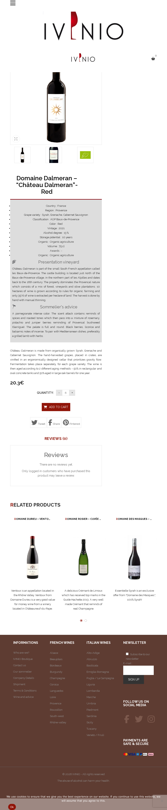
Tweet (41, 423)
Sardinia (92, 716)
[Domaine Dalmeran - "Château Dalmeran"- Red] (22, 155)
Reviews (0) (56, 438)
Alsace (54, 652)
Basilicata (92, 665)
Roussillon (56, 709)
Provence (55, 703)
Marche (91, 697)
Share (56, 423)
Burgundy (56, 671)
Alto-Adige (93, 652)
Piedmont (92, 709)
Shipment (19, 684)
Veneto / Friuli (95, 735)
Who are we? (21, 652)
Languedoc (57, 690)
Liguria (91, 684)
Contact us (19, 665)
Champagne (57, 678)
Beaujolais (56, 659)
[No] (162, 801)
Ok (12, 807)
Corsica (54, 684)
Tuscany (92, 728)
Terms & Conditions (24, 690)
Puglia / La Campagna (100, 678)
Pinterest (74, 423)
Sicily (90, 722)
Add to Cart (58, 407)
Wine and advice (23, 696)
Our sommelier (22, 671)
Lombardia (93, 690)
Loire (53, 697)
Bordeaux (56, 665)
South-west (57, 716)
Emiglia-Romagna (98, 671)
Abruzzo (92, 659)
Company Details (23, 677)
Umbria (91, 703)
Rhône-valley (58, 722)
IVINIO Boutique (23, 659)
